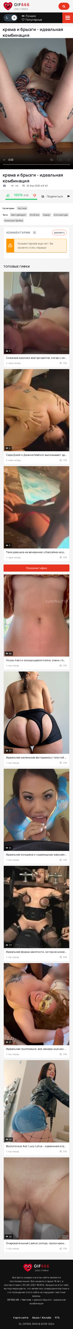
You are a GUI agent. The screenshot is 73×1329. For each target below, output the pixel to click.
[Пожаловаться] (68, 196)
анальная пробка (13, 220)
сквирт (46, 214)
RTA (57, 1317)
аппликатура (61, 214)
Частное (22, 208)
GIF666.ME (13, 1299)
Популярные (33, 20)
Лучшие (30, 16)
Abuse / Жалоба (41, 1317)
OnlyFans (34, 214)
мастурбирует (18, 214)
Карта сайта (20, 1317)
